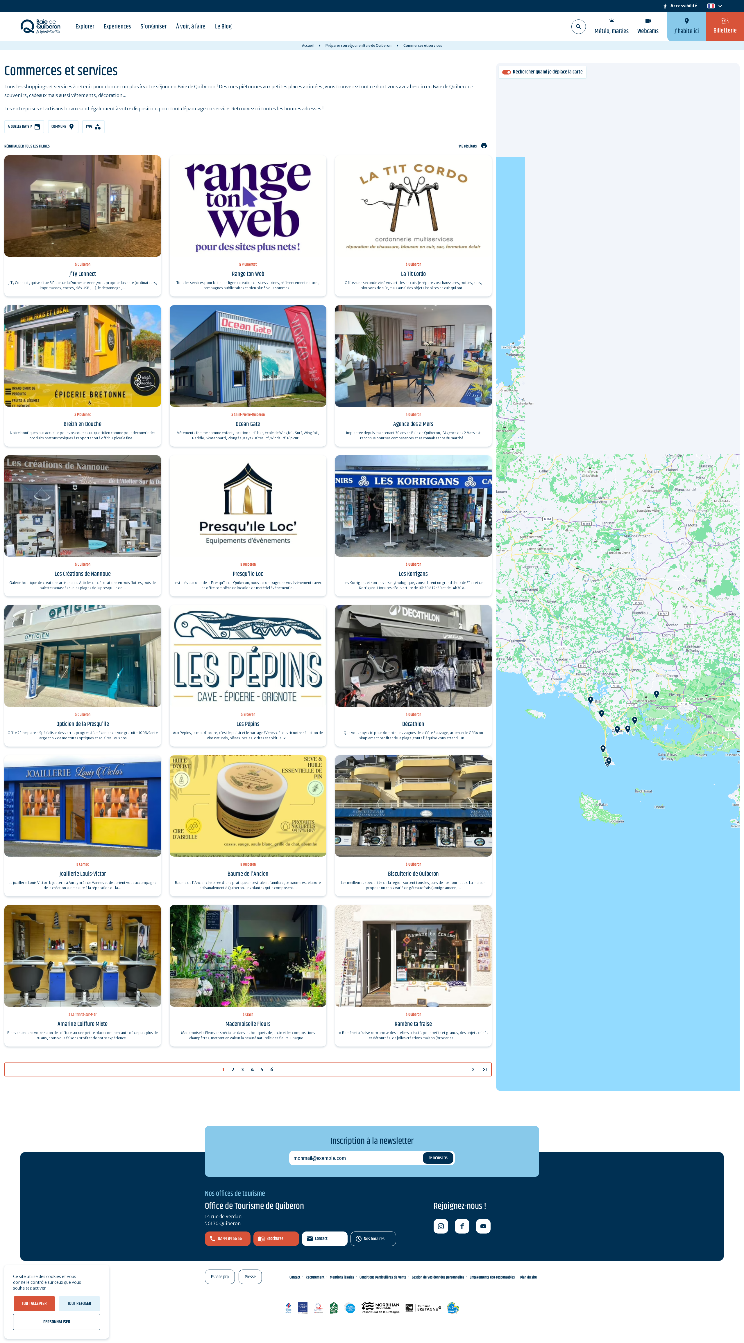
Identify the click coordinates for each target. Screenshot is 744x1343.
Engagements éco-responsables (492, 1277)
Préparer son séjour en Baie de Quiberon (358, 45)
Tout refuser (79, 1303)
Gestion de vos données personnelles (438, 1277)
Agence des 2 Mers (413, 424)
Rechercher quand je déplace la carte (548, 72)
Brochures (275, 1238)
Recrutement (315, 1277)
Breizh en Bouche (82, 424)
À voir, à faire (190, 27)
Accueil (308, 45)
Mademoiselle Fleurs (248, 1024)
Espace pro (220, 1277)
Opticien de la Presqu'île (82, 724)
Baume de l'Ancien (248, 874)
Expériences (117, 27)
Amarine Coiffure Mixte (83, 1024)
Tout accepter (34, 1303)
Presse (250, 1277)
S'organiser (154, 27)
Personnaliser (56, 1322)
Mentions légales (342, 1277)
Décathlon (413, 724)
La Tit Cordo (413, 274)
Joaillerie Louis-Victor (83, 874)
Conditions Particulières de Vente (383, 1277)
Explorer (85, 27)
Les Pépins (248, 724)
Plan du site (528, 1277)
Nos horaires (374, 1239)
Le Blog (223, 27)
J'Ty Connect (82, 274)
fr (710, 6)
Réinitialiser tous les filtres (27, 146)
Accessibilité (679, 6)
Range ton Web (248, 274)
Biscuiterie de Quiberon (413, 874)
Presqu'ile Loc (248, 574)
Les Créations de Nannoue (83, 574)
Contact (321, 1238)
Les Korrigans (413, 574)
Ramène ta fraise (413, 1024)
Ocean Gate (248, 424)
